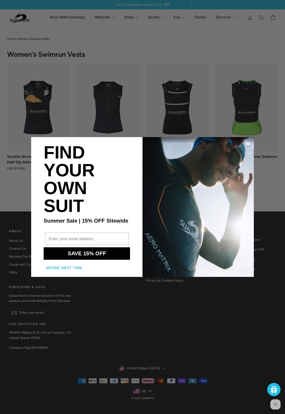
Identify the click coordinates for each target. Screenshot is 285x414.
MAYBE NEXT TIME (64, 268)
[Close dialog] (248, 143)
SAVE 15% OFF (87, 253)
